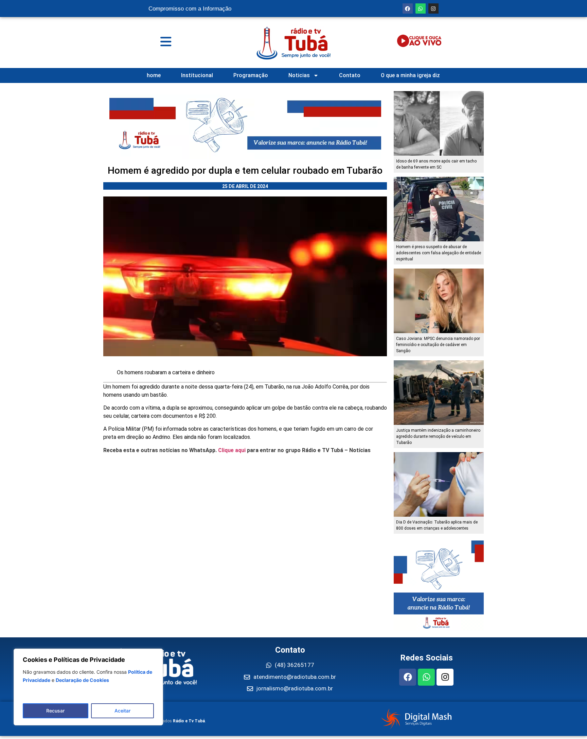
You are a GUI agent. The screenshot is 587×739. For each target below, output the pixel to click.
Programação (250, 75)
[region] (88, 687)
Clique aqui (232, 450)
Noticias (299, 75)
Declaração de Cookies (82, 680)
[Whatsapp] (420, 8)
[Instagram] (433, 8)
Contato (349, 75)
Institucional (197, 75)
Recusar (55, 711)
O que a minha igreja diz (410, 75)
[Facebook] (408, 8)
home (154, 75)
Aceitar (122, 711)
